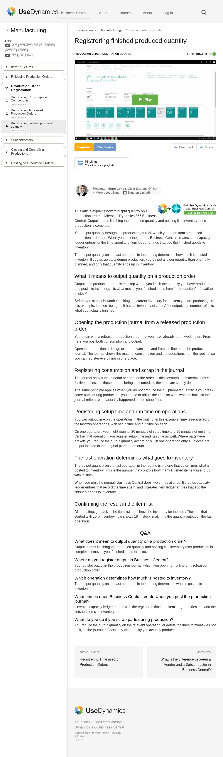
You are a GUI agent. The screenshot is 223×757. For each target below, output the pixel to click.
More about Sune (108, 192)
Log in (168, 13)
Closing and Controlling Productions (27, 151)
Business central (85, 30)
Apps (103, 13)
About (147, 13)
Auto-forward (197, 54)
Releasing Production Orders (31, 76)
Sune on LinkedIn (139, 192)
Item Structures (22, 67)
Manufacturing (111, 30)
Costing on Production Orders (32, 163)
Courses (125, 13)
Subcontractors (22, 140)
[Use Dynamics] (32, 11)
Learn (79, 739)
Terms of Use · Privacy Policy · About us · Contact (98, 734)
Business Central (74, 13)
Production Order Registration (25, 88)
